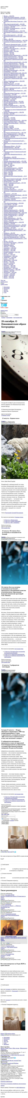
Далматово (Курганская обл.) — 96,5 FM (14, 64)
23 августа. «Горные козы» (11, 520)
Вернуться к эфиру (5, 12)
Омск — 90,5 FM (8, 164)
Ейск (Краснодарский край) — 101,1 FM (14, 70)
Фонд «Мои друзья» (14, 1048)
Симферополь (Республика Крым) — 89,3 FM (15, 195)
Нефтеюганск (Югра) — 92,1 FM (12, 146)
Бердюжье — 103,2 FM (9, 250)
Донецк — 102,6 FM (9, 69)
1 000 (4, 814)
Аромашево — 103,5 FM (10, 248)
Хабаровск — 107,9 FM (10, 227)
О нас (5, 292)
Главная (3, 317)
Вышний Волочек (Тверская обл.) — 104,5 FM (15, 55)
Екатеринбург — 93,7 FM (10, 71)
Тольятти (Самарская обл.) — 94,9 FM (13, 215)
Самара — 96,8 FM (8, 185)
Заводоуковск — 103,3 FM (10, 260)
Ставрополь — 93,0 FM (10, 199)
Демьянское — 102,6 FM (10, 257)
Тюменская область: (9, 245)
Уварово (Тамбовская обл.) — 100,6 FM (14, 222)
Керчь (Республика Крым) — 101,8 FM (13, 101)
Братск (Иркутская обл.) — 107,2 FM (13, 35)
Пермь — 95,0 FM (8, 173)
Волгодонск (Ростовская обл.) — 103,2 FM (14, 48)
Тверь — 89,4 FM (8, 208)
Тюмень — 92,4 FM (9, 220)
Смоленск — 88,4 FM (9, 196)
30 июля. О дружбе (5, 955)
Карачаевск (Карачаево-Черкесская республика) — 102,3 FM (12, 98)
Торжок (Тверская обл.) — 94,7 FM (12, 218)
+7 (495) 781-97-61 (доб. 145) (17, 1055)
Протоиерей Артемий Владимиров (14, 512)
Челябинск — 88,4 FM (9, 233)
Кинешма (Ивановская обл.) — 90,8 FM (14, 102)
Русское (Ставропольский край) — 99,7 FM (15, 183)
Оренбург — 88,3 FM (9, 165)
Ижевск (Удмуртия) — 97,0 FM (11, 83)
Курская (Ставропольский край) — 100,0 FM (15, 120)
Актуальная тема (17, 317)
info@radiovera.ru (5, 1055)
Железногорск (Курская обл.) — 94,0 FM (14, 74)
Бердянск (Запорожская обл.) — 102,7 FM (14, 31)
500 (2, 814)
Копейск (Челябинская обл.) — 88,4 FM (14, 112)
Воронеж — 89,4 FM (9, 54)
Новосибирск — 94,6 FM (10, 157)
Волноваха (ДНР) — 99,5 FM (11, 51)
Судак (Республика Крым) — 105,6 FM (13, 203)
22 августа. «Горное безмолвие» (12, 521)
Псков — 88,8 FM (8, 174)
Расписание (7, 288)
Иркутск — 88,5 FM (9, 89)
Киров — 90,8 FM (8, 104)
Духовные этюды (5, 415)
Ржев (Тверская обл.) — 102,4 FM (12, 180)
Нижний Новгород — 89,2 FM (11, 147)
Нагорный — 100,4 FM (9, 267)
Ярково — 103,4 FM (9, 277)
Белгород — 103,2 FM (9, 29)
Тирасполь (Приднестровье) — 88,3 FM (14, 211)
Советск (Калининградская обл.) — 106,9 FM (15, 197)
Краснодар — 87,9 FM (9, 117)
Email (2, 859)
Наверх (3, 1033)
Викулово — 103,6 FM (9, 254)
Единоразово (14, 819)
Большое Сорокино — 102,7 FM (12, 252)
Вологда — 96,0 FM (9, 52)
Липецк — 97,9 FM (8, 126)
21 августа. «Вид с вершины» (11, 522)
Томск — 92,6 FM (8, 216)
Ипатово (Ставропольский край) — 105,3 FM (15, 88)
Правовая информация (6, 1081)
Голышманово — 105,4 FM (10, 256)
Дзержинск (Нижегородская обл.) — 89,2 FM (15, 66)
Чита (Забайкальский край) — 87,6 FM (13, 235)
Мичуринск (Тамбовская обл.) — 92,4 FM (14, 135)
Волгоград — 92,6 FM (9, 50)
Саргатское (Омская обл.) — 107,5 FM (13, 189)
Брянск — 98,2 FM (8, 39)
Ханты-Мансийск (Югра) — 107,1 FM (13, 229)
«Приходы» (3, 1049)
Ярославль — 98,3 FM (9, 244)
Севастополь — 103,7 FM (10, 193)
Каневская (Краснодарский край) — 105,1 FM (15, 96)
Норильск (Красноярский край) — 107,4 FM (15, 161)
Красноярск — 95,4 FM (9, 119)
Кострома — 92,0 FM (9, 113)
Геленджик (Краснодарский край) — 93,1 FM (15, 62)
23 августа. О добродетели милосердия (14, 654)
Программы (7, 287)
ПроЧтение (8, 904)
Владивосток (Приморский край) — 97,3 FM (15, 44)
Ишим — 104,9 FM (8, 264)
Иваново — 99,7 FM (9, 82)
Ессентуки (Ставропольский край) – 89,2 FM (15, 73)
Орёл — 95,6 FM (8, 166)
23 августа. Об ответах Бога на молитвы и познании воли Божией (14, 652)
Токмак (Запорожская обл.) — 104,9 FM (14, 214)
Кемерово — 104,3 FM (9, 100)
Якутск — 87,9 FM (8, 241)
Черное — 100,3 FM (9, 276)
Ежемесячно (6, 819)
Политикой (5, 870)
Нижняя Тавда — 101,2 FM (10, 268)
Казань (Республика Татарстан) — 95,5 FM (14, 93)
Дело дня (3, 280)
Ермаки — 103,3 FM (9, 258)
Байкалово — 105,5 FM (9, 249)
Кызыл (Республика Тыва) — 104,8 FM (14, 121)
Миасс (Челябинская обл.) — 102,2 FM (13, 134)
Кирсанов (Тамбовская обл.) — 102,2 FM (14, 105)
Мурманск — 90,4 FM (9, 136)
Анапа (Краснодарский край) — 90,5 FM (14, 24)
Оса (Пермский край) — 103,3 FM (12, 169)
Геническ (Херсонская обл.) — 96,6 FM (14, 63)
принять (3, 1096)
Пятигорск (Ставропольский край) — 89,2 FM (15, 178)
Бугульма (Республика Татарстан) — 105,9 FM (15, 40)
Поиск (16, 314)
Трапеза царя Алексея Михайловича (10, 915)
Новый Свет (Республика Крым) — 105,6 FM (15, 162)
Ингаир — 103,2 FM (9, 261)
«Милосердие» (23, 1048)
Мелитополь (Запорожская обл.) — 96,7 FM (15, 132)
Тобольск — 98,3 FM (9, 271)
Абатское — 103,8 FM (9, 246)
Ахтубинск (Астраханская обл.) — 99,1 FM (15, 28)
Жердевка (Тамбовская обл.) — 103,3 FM (14, 75)
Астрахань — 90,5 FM (9, 27)
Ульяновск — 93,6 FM (9, 223)
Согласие (9, 868)
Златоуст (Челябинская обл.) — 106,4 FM (14, 81)
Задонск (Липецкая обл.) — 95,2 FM (13, 77)
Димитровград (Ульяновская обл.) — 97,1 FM (15, 67)
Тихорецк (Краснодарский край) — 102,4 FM (15, 212)
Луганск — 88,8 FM (9, 127)
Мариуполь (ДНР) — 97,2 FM (11, 128)
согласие (9, 877)
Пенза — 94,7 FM (8, 172)
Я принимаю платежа (10, 820)
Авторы (6, 289)
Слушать (3, 895)
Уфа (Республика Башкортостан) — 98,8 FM (15, 225)
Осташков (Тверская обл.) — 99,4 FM (13, 170)
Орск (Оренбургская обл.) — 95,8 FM (13, 168)
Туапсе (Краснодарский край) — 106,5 (13, 219)
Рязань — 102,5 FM (8, 184)
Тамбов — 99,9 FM (8, 207)
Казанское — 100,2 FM (9, 265)
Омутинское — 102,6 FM (10, 272)
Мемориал (6, 1044)
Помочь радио (5, 822)
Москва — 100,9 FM (9, 16)
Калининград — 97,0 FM (10, 94)
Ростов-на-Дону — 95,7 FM (11, 181)
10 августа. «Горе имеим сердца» (9, 947)
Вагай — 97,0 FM (8, 253)
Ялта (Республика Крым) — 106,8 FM (13, 242)
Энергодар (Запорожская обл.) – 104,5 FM (14, 237)
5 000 (7, 814)
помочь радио (4, 281)
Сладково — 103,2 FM (9, 273)
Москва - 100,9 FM (5, 13)
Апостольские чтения (10, 936)
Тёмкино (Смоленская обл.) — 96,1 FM (14, 210)
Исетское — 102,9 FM (9, 263)
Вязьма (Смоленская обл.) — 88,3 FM (13, 56)
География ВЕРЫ (9, 895)
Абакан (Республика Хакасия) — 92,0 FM (14, 17)
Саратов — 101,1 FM (9, 188)
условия (12, 820)
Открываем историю (10, 914)
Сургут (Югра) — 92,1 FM (10, 204)
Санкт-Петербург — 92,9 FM (11, 187)
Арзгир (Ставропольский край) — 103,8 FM (15, 25)
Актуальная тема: (18, 648)
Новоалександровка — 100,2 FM (12, 269)
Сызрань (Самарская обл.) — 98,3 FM (13, 206)
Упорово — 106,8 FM (9, 275)
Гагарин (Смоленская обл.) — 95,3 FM (13, 58)
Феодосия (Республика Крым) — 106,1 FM (14, 226)
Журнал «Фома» (5, 1048)
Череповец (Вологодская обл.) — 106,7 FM (14, 234)
